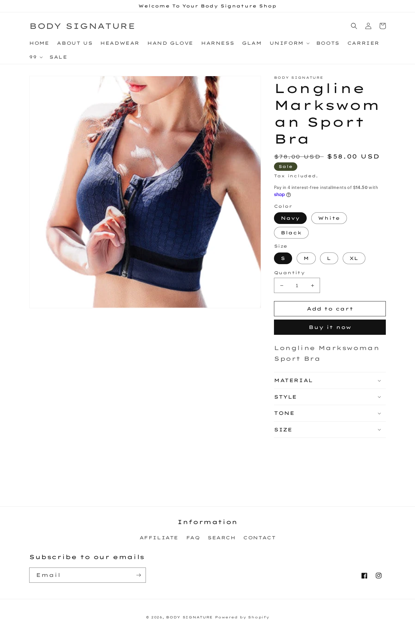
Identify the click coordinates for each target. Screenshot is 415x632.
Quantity (289, 272)
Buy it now (330, 327)
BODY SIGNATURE (189, 617)
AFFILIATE (158, 538)
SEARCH (222, 538)
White (329, 218)
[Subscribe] (138, 575)
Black (291, 233)
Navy (290, 218)
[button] (289, 43)
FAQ (193, 538)
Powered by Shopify (242, 617)
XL (354, 258)
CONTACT (259, 538)
